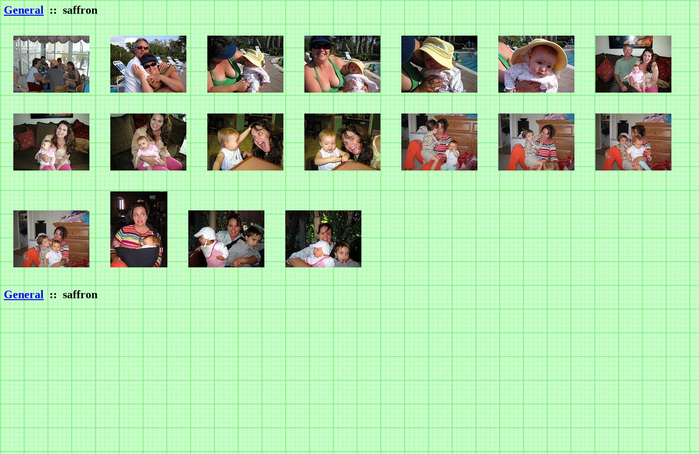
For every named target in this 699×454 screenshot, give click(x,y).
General (24, 10)
